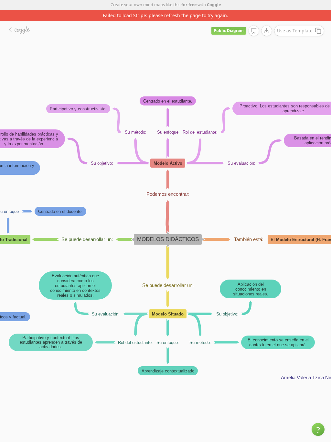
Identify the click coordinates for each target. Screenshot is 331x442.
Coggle (214, 4)
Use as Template (295, 31)
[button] (318, 429)
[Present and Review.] (254, 31)
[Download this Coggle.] (267, 31)
